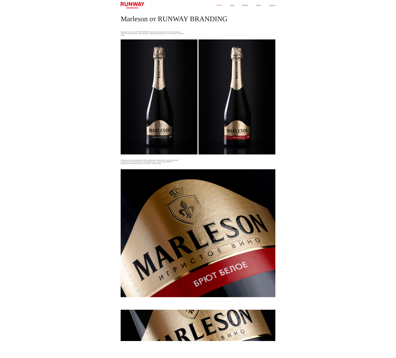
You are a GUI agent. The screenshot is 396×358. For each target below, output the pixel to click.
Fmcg (232, 5)
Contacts (272, 5)
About (258, 5)
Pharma (245, 5)
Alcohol (219, 5)
